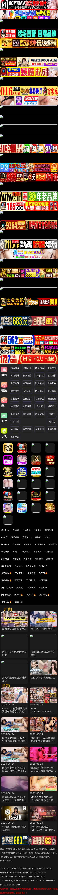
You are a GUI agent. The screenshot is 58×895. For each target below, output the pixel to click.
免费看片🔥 (6, 573)
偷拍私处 (16, 558)
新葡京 (47, 537)
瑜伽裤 (39, 406)
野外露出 (52, 390)
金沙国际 (43, 580)
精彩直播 (5, 551)
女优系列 (27, 398)
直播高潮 (53, 544)
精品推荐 (15, 367)
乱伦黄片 (5, 558)
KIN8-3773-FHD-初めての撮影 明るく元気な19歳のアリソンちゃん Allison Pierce (43, 802)
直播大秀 (43, 587)
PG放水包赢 (40, 544)
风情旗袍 (15, 406)
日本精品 (27, 375)
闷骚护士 (52, 406)
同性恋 (52, 421)
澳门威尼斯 (6, 594)
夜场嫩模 (39, 558)
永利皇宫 (43, 566)
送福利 (38, 537)
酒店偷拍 (26, 551)
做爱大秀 (32, 587)
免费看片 (20, 587)
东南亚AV (52, 383)
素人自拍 (52, 375)
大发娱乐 (18, 566)
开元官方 (19, 580)
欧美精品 (39, 367)
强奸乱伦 (27, 367)
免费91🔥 (19, 594)
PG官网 (16, 530)
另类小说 (15, 436)
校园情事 (27, 429)
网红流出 (39, 390)
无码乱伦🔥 (6, 580)
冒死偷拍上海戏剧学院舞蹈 (43, 653)
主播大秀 (38, 551)
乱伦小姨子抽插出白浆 (43, 677)
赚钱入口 (19, 602)
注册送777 (27, 537)
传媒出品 (15, 421)
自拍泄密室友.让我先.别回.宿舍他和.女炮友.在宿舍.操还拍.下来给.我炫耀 (14, 742)
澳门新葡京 (6, 566)
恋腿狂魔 (52, 398)
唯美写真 (39, 413)
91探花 (27, 390)
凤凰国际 (28, 544)
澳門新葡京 (30, 566)
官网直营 (38, 530)
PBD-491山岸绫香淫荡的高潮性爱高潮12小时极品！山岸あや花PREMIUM (43, 742)
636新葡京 (19, 573)
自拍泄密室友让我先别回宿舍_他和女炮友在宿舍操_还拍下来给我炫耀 (14, 772)
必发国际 (50, 558)
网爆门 (52, 413)
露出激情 (27, 413)
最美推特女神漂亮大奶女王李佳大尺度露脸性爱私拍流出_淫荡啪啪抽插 (14, 802)
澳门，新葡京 (7, 587)
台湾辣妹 (15, 383)
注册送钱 (15, 537)
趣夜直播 (28, 558)
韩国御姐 (27, 383)
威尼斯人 (5, 530)
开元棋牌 (26, 530)
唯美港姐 (39, 383)
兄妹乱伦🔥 (44, 594)
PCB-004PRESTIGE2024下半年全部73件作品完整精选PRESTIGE (43, 713)
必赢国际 (16, 544)
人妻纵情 (39, 429)
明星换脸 (27, 406)
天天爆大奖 (31, 580)
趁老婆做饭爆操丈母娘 (14, 628)
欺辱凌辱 (15, 390)
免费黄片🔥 (6, 602)
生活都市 (15, 429)
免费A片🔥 (31, 594)
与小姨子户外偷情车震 (43, 628)
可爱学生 (39, 398)
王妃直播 (49, 551)
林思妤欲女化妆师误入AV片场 (14, 828)
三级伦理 (15, 375)
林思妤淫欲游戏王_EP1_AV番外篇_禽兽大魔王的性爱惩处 (43, 829)
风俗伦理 (52, 429)
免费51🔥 (43, 573)
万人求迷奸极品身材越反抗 (14, 679)
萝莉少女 (52, 367)
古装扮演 (15, 398)
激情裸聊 (32, 573)
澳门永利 (49, 530)
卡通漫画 (15, 413)
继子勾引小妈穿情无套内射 (14, 653)
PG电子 (4, 537)
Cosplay (40, 375)
